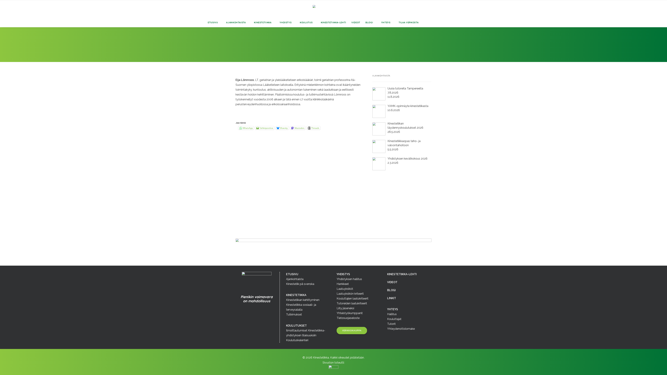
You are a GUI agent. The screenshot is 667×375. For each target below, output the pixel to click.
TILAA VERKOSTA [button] (408, 22)
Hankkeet (343, 284)
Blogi (369, 22)
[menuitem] (214, 22)
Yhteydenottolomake (401, 328)
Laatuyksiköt (345, 288)
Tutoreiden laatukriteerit (352, 303)
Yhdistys (285, 22)
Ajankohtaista (236, 22)
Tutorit (391, 324)
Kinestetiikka (262, 22)
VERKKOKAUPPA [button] (351, 330)
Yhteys (385, 22)
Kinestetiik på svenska (300, 284)
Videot (355, 22)
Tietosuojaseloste (348, 318)
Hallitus (392, 314)
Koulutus (306, 22)
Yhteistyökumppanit (350, 313)
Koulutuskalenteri (297, 340)
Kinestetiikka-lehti (333, 22)
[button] (430, 22)
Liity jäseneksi (345, 308)
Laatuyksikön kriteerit (350, 293)
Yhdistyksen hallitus (349, 279)
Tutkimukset (294, 314)
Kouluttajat (394, 319)
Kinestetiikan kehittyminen (302, 300)
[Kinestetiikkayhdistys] (333, 9)
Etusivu (213, 22)
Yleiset (275, 49)
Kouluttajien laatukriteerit (352, 298)
